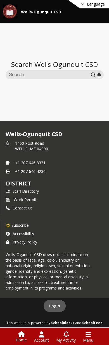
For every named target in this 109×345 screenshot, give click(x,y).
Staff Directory (26, 191)
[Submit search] (93, 74)
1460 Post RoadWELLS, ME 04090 (31, 146)
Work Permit (25, 199)
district (19, 183)
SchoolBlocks (62, 322)
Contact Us (23, 208)
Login (54, 305)
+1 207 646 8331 (30, 162)
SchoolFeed (92, 322)
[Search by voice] (99, 74)
